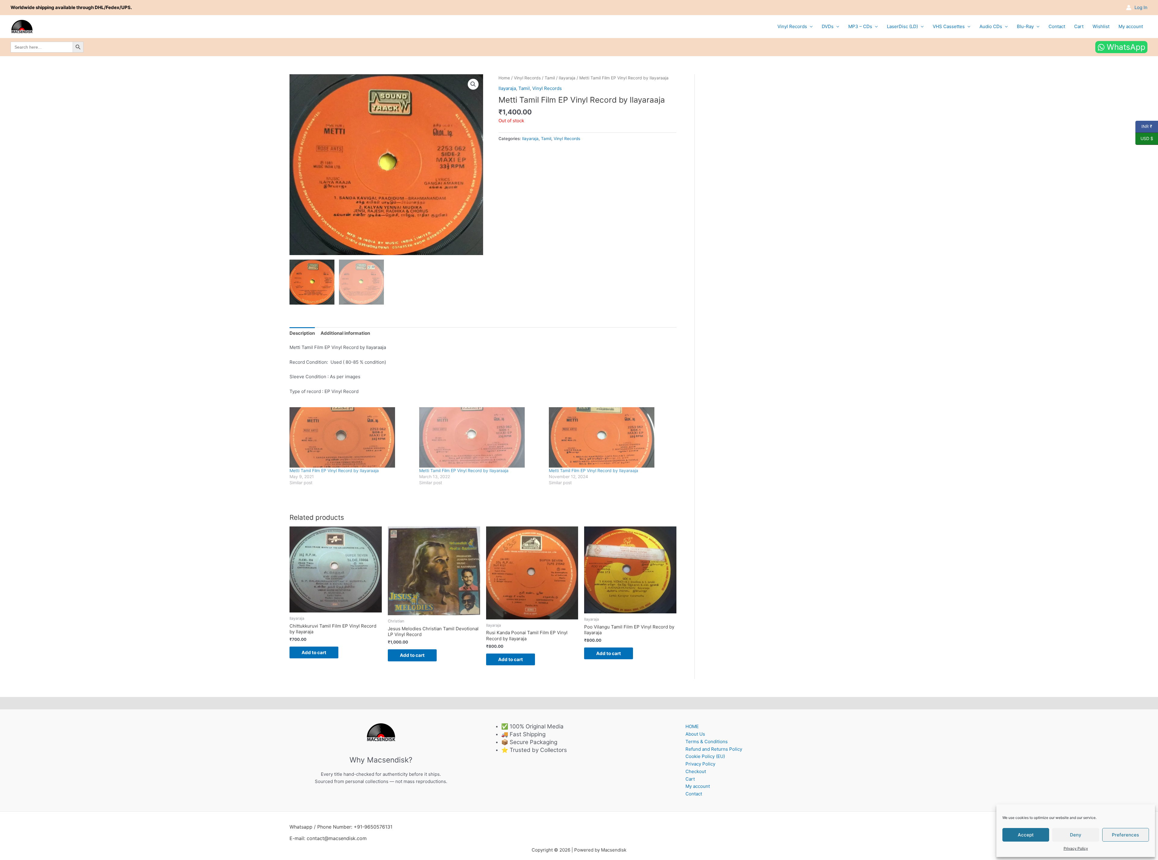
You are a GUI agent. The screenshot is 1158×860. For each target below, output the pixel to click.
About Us (695, 734)
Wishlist (1101, 26)
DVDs (828, 26)
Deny (1075, 835)
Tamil (550, 77)
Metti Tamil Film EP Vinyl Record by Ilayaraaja (334, 470)
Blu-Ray (1025, 26)
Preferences (1125, 835)
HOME (692, 726)
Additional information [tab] (345, 333)
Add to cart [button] (314, 652)
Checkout (695, 771)
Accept (1026, 835)
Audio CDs (990, 26)
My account (1130, 26)
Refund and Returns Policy (713, 749)
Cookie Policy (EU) (705, 756)
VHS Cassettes (949, 26)
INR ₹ (1143, 126)
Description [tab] (302, 333)
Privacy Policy (1076, 848)
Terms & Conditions (706, 741)
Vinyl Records (792, 26)
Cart (1079, 26)
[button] (473, 84)
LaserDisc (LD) (902, 26)
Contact (1057, 26)
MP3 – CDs (860, 26)
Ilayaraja (567, 77)
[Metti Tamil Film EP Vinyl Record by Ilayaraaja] (351, 437)
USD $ (1144, 138)
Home (504, 77)
